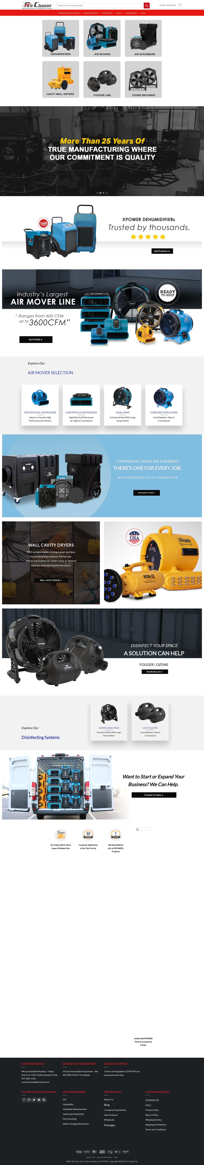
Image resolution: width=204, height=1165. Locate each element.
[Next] (196, 151)
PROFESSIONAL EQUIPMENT (69, 13)
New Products (111, 1115)
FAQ (116, 1157)
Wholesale (109, 1119)
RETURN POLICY (71, 1075)
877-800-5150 (29, 1078)
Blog (106, 1104)
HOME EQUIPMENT (91, 13)
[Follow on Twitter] (34, 1100)
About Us (108, 1099)
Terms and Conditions (155, 1129)
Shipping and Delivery (155, 1124)
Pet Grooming (69, 1118)
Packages (109, 1125)
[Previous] (7, 151)
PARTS (119, 13)
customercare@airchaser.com (35, 1082)
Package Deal (131, 13)
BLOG (143, 13)
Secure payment (104, 1157)
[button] (168, 5)
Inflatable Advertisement (75, 1109)
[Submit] (147, 5)
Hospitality (68, 1104)
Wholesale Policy (153, 1119)
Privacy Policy (152, 1110)
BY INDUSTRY (107, 13)
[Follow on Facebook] (24, 1100)
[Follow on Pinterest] (39, 1100)
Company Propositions (115, 1110)
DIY (65, 1099)
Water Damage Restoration (76, 1123)
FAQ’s (148, 1105)
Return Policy (151, 1115)
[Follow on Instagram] (29, 1100)
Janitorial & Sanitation (73, 1114)
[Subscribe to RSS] (44, 1100)
